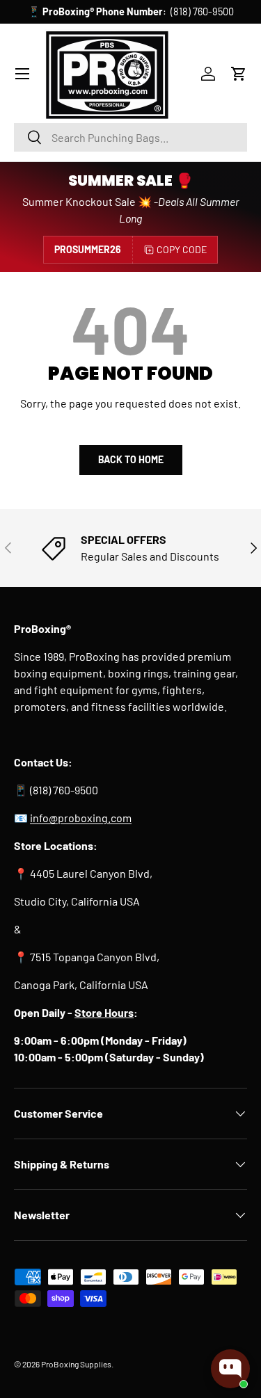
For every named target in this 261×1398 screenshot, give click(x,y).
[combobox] (130, 137)
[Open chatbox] (230, 1368)
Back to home (131, 459)
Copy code (182, 249)
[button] (238, 73)
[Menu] (22, 73)
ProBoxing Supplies (76, 1364)
